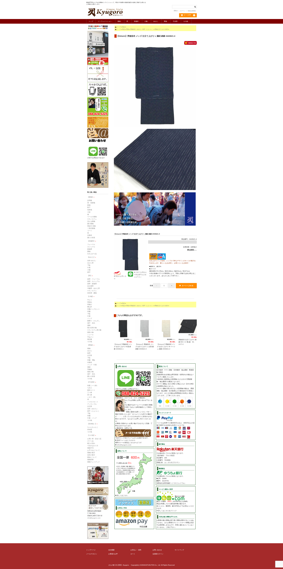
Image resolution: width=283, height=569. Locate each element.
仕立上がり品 (92, 254)
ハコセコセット (92, 402)
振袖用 (89, 249)
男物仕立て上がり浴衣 (161, 29)
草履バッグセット (93, 309)
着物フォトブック (93, 462)
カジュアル (91, 247)
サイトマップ (179, 550)
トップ (91, 21)
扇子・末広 (91, 323)
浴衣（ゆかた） (92, 409)
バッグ (89, 318)
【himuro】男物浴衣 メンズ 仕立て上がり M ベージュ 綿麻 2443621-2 (166, 346)
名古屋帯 (90, 286)
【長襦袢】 (91, 241)
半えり (89, 300)
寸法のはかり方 (92, 446)
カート (132, 554)
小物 (146, 21)
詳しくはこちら (122, 495)
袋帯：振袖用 (92, 284)
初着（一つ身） (92, 385)
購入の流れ (91, 443)
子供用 (176, 21)
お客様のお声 (113, 554)
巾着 (88, 267)
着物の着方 (91, 452)
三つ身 (89, 392)
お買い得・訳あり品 (94, 439)
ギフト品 (90, 441)
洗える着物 (91, 221)
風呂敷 (89, 339)
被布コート (91, 390)
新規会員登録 (192, 11)
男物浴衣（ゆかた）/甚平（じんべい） (141, 29)
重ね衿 (89, 307)
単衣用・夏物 (92, 293)
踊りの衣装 (91, 237)
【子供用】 (91, 382)
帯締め (89, 302)
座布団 (89, 429)
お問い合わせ (157, 550)
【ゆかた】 (91, 257)
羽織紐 (89, 369)
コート (89, 230)
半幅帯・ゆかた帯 (93, 288)
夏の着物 (90, 224)
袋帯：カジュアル (93, 281)
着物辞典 (90, 459)
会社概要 (111, 550)
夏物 (88, 251)
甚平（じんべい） (93, 411)
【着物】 (90, 197)
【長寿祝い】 (92, 424)
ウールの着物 (92, 217)
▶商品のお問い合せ (120, 277)
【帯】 (90, 275)
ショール (90, 335)
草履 (88, 311)
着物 (120, 21)
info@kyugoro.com (124, 445)
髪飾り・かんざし (93, 321)
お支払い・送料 (135, 550)
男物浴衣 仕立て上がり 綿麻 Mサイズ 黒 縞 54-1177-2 (187, 342)
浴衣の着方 (91, 455)
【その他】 (91, 435)
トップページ (91, 550)
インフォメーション (105, 21)
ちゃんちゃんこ (92, 427)
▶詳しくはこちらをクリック (167, 511)
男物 (166, 21)
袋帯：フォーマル (93, 279)
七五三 (89, 388)
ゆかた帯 (90, 263)
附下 (88, 207)
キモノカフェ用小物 (94, 330)
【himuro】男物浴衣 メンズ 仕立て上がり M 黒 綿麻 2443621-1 (123, 346)
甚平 (88, 272)
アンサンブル (92, 404)
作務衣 (89, 235)
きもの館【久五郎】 (116, 12)
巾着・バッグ (92, 418)
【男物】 (90, 345)
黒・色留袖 (91, 203)
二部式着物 (91, 228)
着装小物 (90, 332)
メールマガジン (91, 554)
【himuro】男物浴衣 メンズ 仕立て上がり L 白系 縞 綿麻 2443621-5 (144, 346)
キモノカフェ (92, 219)
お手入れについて (93, 450)
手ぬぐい (90, 337)
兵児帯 (89, 355)
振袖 (88, 205)
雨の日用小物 (92, 328)
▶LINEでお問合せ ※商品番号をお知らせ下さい (140, 274)
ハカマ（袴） (92, 397)
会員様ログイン (158, 554)
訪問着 (89, 200)
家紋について (92, 457)
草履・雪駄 (91, 360)
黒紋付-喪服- (91, 226)
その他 (186, 21)
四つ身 (89, 395)
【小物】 (90, 296)
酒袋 (88, 325)
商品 (123, 27)
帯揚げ (89, 304)
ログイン (182, 11)
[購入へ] (190, 43)
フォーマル (91, 244)
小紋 (88, 212)
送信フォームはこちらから (126, 440)
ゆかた (156, 21)
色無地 (89, 210)
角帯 (88, 353)
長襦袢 (137, 21)
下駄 (88, 265)
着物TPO (90, 448)
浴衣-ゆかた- (91, 260)
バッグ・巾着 (92, 365)
